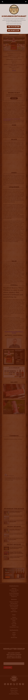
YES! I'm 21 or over (14, 26)
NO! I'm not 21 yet (13, 30)
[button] (26, 1)
